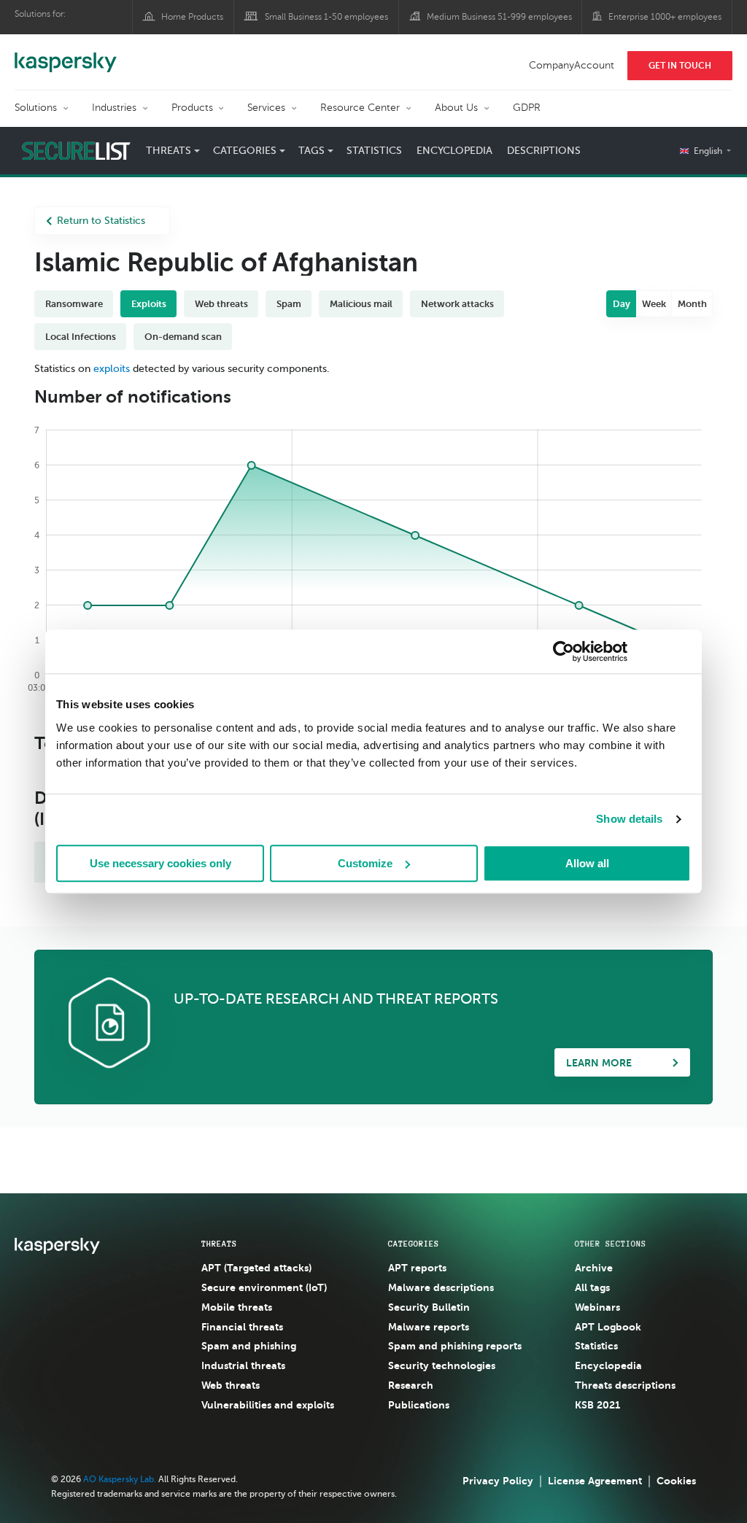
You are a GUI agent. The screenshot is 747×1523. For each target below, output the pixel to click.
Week (654, 303)
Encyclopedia (454, 150)
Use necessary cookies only (160, 863)
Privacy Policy (497, 1481)
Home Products (192, 17)
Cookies (676, 1481)
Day (621, 303)
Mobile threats (236, 1307)
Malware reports (428, 1327)
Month (692, 303)
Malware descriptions (441, 1287)
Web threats (230, 1385)
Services (266, 107)
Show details (629, 819)
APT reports (417, 1268)
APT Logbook (608, 1327)
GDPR (527, 107)
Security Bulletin (429, 1307)
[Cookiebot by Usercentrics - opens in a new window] (563, 651)
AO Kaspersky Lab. (119, 1479)
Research (410, 1385)
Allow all (587, 863)
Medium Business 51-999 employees (499, 17)
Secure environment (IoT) (264, 1287)
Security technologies (441, 1365)
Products (192, 107)
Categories (413, 1243)
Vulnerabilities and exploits (267, 1405)
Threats (219, 1243)
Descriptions (544, 150)
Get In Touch (680, 66)
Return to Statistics (101, 220)
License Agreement (595, 1481)
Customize (365, 863)
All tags (592, 1287)
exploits (111, 368)
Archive (594, 1268)
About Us (456, 107)
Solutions (36, 107)
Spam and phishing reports (455, 1346)
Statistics (374, 150)
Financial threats (242, 1327)
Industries (114, 107)
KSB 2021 (597, 1405)
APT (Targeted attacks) (256, 1268)
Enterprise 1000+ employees (664, 17)
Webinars (597, 1307)
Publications (418, 1405)
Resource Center (360, 107)
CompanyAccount (571, 65)
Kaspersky (66, 54)
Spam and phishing (248, 1346)
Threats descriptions (625, 1385)
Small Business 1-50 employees (326, 17)
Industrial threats (243, 1365)
